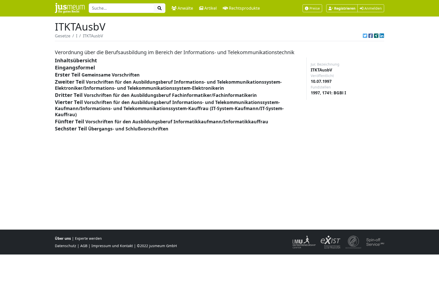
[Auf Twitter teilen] (365, 36)
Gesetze (62, 36)
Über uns (63, 238)
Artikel (210, 8)
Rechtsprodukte (244, 8)
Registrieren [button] (344, 8)
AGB (83, 245)
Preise (314, 8)
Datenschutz (65, 245)
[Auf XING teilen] (376, 36)
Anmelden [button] (372, 8)
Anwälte (185, 8)
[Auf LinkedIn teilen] (382, 36)
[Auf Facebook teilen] (370, 36)
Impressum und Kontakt (112, 245)
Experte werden (88, 238)
